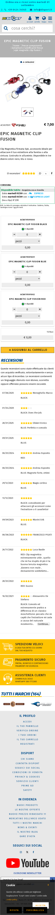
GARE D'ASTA (27, 836)
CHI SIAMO (27, 759)
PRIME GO (27, 785)
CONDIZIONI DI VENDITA (27, 772)
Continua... (43, 624)
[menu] (51, 15)
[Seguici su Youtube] (27, 862)
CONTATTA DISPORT (27, 763)
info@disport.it (42, 9)
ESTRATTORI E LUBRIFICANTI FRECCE (27, 48)
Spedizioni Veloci (29, 644)
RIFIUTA (14, 910)
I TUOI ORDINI (27, 735)
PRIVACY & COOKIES (27, 776)
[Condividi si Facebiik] (52, 174)
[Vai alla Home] (12, 18)
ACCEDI (27, 721)
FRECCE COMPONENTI (32, 45)
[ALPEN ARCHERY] (13, 704)
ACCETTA (41, 905)
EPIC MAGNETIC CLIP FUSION (27, 50)
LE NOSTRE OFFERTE (27, 809)
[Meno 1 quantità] (14, 235)
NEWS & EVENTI (27, 827)
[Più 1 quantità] (40, 235)
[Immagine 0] (27, 112)
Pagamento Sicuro (30, 659)
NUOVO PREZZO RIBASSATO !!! (27, 814)
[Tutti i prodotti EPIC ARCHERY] (18, 125)
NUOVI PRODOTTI (27, 805)
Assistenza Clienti (30, 675)
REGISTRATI (27, 744)
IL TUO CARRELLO (27, 739)
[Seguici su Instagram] (20, 852)
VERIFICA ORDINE (27, 730)
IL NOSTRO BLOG (27, 832)
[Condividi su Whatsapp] (40, 174)
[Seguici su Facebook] (33, 852)
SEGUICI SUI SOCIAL (27, 768)
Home (16, 45)
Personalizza (35, 910)
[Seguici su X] (27, 852)
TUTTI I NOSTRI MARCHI (27, 823)
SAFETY (27, 790)
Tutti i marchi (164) (20, 693)
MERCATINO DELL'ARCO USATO (27, 818)
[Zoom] (27, 85)
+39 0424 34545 (16, 9)
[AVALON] (41, 704)
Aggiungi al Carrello (29, 350)
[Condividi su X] (46, 174)
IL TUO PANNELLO (27, 726)
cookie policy (11, 900)
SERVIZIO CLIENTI (27, 781)
